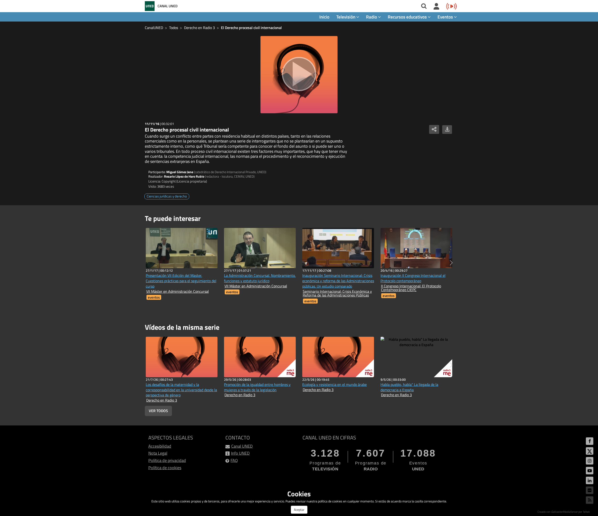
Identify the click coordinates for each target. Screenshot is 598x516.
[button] (451, 263)
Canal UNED (242, 446)
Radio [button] (372, 16)
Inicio (324, 16)
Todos (173, 27)
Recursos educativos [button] (408, 16)
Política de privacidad (167, 460)
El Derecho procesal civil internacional (251, 27)
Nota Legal (157, 453)
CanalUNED (154, 27)
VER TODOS (158, 411)
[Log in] (436, 6)
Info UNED (240, 453)
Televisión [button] (346, 16)
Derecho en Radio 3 (199, 27)
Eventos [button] (446, 16)
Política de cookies (164, 468)
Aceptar (299, 509)
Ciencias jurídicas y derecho (167, 196)
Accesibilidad (159, 446)
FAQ (234, 460)
